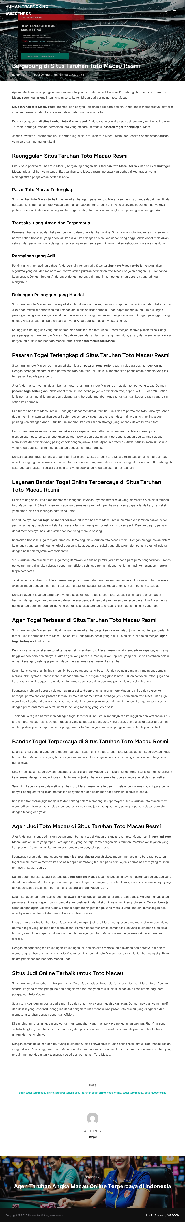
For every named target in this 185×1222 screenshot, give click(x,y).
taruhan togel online (94, 1092)
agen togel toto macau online (36, 1092)
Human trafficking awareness (26, 10)
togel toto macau (133, 1092)
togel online (114, 1092)
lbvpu (20, 74)
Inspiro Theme (154, 1215)
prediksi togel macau (67, 1092)
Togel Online (41, 74)
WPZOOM (173, 1215)
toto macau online (155, 1092)
